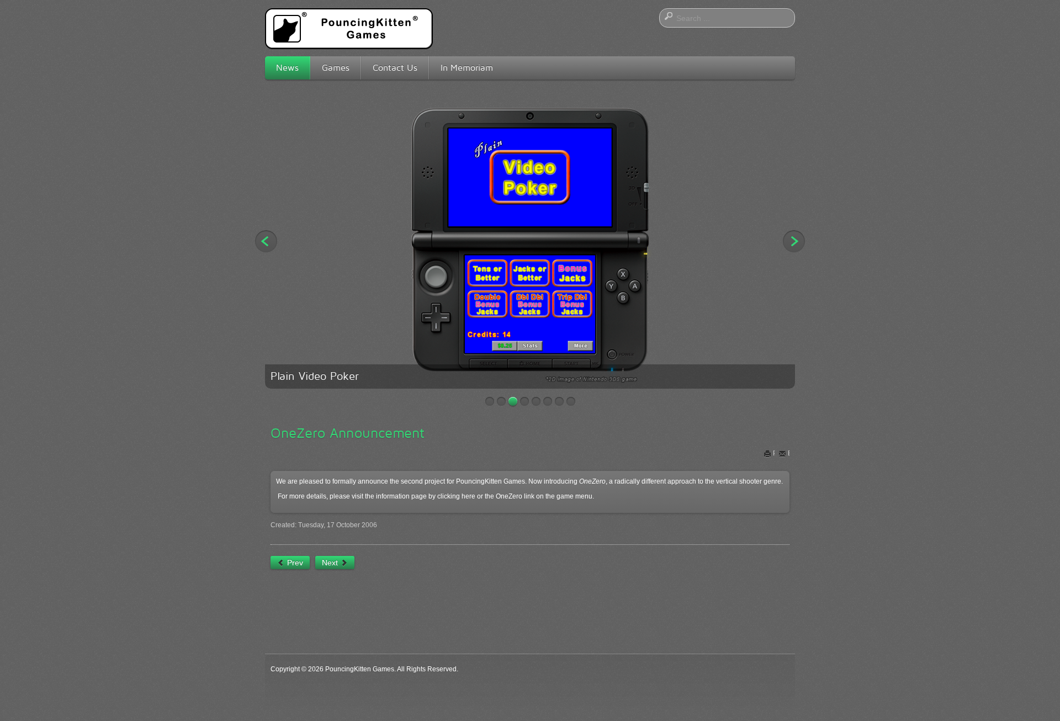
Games (335, 67)
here (468, 496)
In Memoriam (467, 67)
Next (794, 241)
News (287, 67)
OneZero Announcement (348, 433)
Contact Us (395, 67)
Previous (266, 241)
